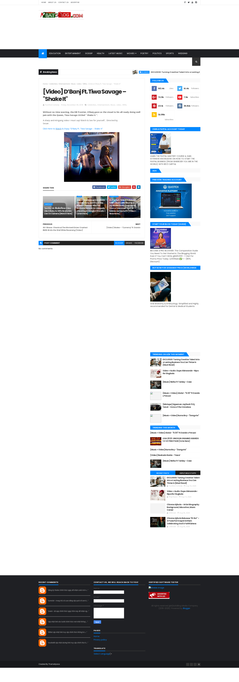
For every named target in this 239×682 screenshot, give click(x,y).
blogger (119, 243)
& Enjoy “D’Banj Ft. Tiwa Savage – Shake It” (82, 128)
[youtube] (192, 2)
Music (73, 84)
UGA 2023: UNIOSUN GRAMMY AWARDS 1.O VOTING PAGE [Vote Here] (181, 440)
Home (43, 2)
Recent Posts (162, 473)
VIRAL (85, 84)
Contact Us (63, 2)
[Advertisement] (150, 27)
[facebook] (184, 2)
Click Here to (49, 128)
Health (100, 53)
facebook (139, 243)
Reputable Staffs (188, 473)
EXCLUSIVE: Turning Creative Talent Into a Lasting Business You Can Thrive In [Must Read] (181, 72)
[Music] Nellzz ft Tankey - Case (177, 381)
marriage (48, 204)
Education (55, 53)
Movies (130, 53)
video (79, 84)
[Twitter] (195, 664)
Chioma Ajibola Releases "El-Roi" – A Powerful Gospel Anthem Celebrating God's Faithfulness (183, 521)
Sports (170, 53)
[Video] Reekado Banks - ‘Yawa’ (165, 455)
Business (132, 72)
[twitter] (188, 2)
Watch (59, 128)
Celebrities (53, 84)
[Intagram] (191, 664)
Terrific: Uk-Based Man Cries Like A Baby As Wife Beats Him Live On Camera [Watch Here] (58, 211)
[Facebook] (187, 664)
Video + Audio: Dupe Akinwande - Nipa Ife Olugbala (180, 372)
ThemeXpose (54, 664)
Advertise (75, 2)
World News (47, 61)
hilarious (114, 196)
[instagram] (196, 2)
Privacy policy (100, 639)
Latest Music (116, 53)
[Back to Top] (198, 664)
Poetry (144, 53)
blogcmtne (52, 587)
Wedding (183, 53)
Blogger (186, 608)
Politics (157, 53)
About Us (52, 2)
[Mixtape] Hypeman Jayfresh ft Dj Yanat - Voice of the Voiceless (179, 405)
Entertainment (73, 53)
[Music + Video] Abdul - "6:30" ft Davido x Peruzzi (181, 394)
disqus (129, 243)
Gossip (89, 53)
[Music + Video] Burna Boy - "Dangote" (181, 415)
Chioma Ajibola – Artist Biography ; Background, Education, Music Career (183, 507)
